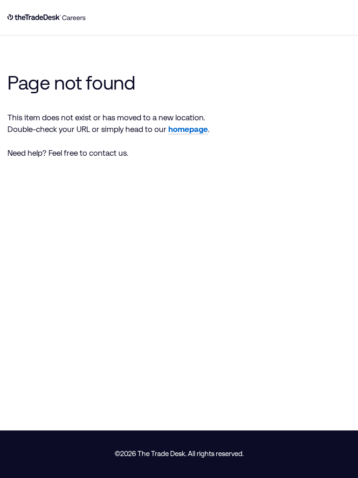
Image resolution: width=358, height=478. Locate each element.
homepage (188, 129)
